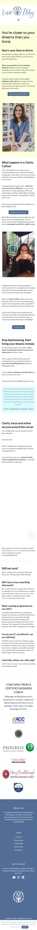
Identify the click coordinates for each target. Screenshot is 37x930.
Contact (18, 837)
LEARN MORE (18, 822)
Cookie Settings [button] (14, 927)
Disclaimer (18, 850)
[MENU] (18, 19)
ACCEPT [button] (25, 927)
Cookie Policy (18, 843)
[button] (14, 877)
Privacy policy (18, 840)
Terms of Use (18, 847)
